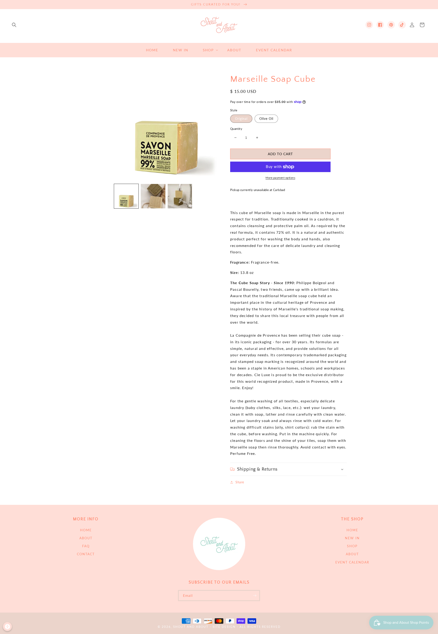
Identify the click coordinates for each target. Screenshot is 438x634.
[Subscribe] (255, 595)
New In (352, 538)
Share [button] (239, 482)
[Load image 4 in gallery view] (180, 196)
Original (241, 119)
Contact (86, 554)
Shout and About (191, 627)
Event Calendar (352, 562)
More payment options (280, 177)
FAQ (86, 546)
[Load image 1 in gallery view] (126, 196)
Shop (352, 546)
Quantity (236, 129)
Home (86, 530)
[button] (14, 25)
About (85, 538)
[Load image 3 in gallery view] (153, 196)
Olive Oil (266, 119)
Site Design (224, 627)
